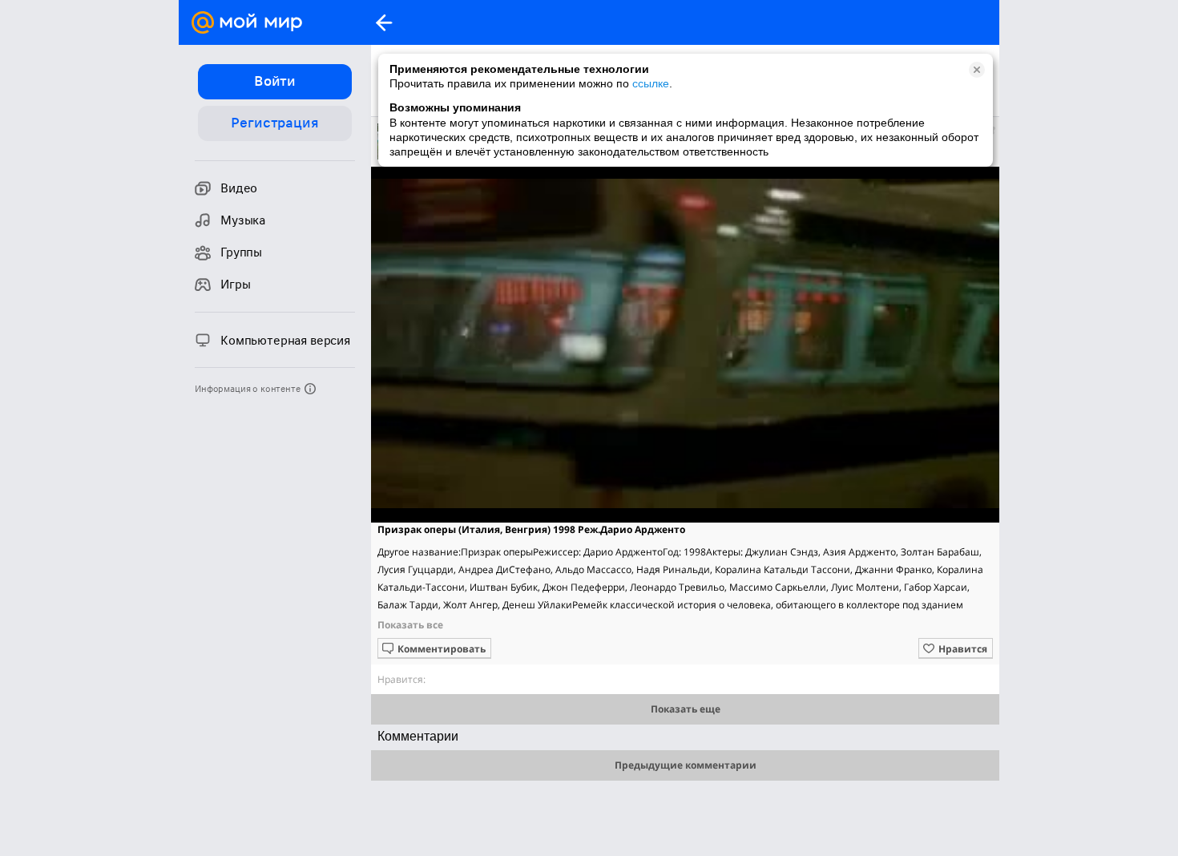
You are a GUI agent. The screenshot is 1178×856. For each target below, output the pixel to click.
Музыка (242, 220)
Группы (241, 252)
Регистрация (274, 123)
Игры (235, 284)
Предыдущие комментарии (685, 765)
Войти (275, 81)
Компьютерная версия (285, 340)
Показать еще (685, 709)
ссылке (650, 83)
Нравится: (401, 679)
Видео (238, 188)
